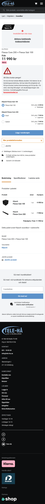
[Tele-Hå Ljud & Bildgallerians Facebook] (22, 439)
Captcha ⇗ (30, 307)
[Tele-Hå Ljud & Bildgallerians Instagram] (22, 434)
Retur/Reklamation (8, 409)
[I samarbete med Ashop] (9, 499)
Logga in (5, 390)
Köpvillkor (5, 378)
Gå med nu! (22, 296)
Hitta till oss (6, 399)
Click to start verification (24, 305)
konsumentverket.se (10, 92)
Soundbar (19, 16)
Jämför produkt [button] (10, 260)
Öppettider (5, 402)
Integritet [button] (5, 405)
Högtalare (10, 16)
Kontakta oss (6, 375)
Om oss (4, 393)
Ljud (3, 16)
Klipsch (4, 248)
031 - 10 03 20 (6, 350)
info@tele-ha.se (7, 353)
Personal (5, 396)
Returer (4, 381)
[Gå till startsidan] (8, 3)
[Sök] (4, 10)
